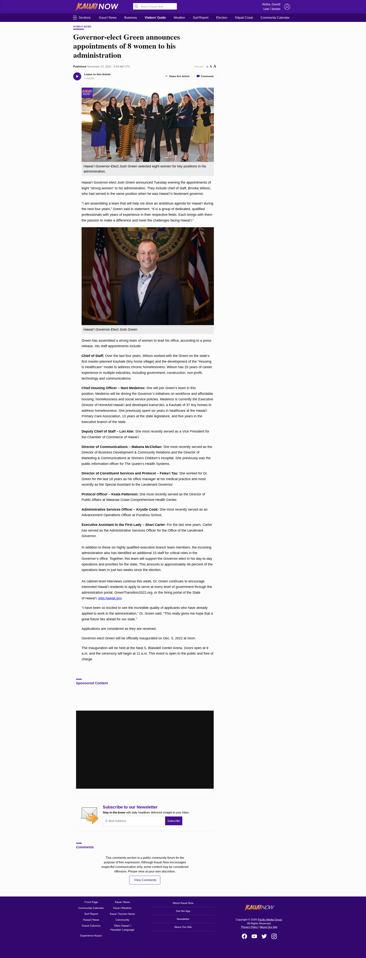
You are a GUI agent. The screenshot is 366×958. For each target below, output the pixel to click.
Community (122, 919)
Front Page (91, 902)
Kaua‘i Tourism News (122, 913)
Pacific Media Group (270, 919)
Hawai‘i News (82, 26)
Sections (85, 17)
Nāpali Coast (244, 17)
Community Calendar (275, 17)
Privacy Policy (249, 926)
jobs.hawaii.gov (110, 598)
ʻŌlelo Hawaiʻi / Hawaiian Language (122, 927)
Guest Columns (91, 925)
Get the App (183, 910)
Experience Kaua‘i (91, 935)
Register (276, 8)
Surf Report (200, 17)
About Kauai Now (183, 902)
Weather (179, 17)
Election (221, 17)
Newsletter (183, 918)
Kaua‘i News (107, 17)
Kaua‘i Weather (122, 907)
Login (266, 8)
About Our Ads (183, 926)
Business (130, 17)
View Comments (145, 880)
